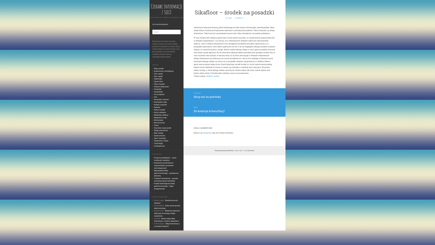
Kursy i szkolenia (160, 112)
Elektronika (158, 79)
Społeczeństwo (159, 136)
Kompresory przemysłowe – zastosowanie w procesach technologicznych (164, 165)
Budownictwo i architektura (164, 71)
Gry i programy (159, 94)
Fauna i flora (158, 81)
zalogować (207, 133)
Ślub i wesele (158, 133)
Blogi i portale (159, 68)
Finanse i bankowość (161, 87)
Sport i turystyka (160, 138)
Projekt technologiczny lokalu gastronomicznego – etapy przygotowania (164, 186)
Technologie (158, 143)
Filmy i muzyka (159, 84)
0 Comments (238, 18)
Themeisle (250, 150)
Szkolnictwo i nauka (161, 141)
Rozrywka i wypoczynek (162, 128)
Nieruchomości (159, 123)
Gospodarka (158, 92)
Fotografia (157, 89)
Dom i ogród (158, 74)
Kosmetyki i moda (160, 102)
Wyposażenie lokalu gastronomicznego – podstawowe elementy (166, 173)
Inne (155, 97)
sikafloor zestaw (212, 76)
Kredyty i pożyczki (160, 105)
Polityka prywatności (160, 24)
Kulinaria (157, 107)
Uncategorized (159, 146)
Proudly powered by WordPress (224, 150)
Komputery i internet (161, 99)
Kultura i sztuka (159, 110)
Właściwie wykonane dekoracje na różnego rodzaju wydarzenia (167, 213)
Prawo (156, 125)
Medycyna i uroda (160, 118)
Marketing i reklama (161, 115)
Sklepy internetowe (161, 130)
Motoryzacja (158, 120)
